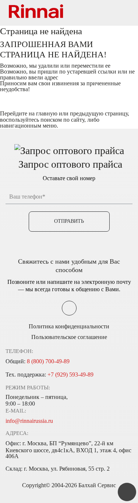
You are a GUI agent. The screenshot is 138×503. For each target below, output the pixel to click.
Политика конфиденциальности (69, 326)
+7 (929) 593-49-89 (70, 374)
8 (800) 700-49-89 (48, 361)
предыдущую (86, 113)
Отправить (69, 221)
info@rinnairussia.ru (29, 421)
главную (46, 113)
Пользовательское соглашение (69, 337)
